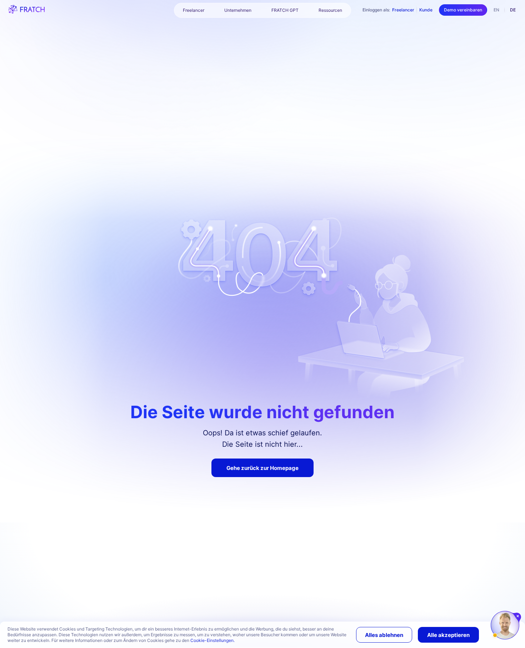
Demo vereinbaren (463, 9)
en (496, 9)
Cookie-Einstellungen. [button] (212, 640)
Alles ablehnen (384, 635)
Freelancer (403, 9)
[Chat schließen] (518, 616)
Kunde (425, 9)
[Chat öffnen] (505, 625)
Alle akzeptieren (448, 635)
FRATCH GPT (285, 10)
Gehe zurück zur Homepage (262, 468)
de (513, 9)
